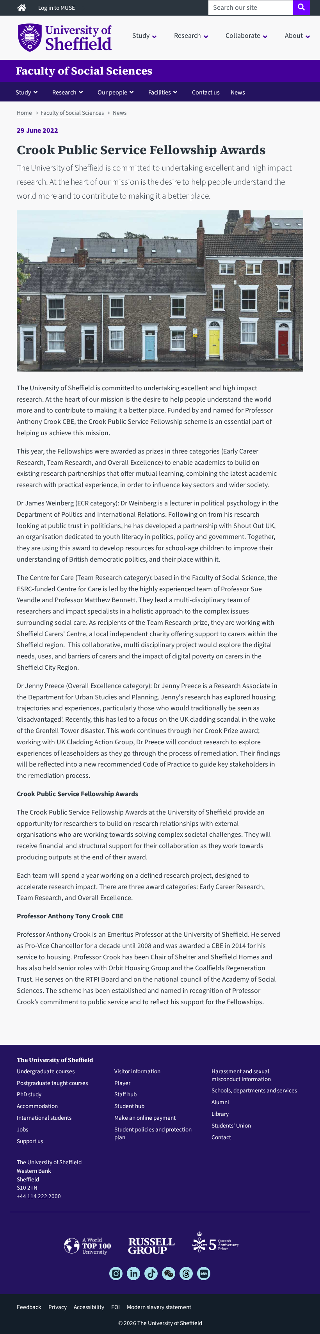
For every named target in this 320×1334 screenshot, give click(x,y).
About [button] (294, 36)
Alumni (220, 1102)
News (238, 92)
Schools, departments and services (254, 1091)
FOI (115, 1307)
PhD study (29, 1095)
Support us (30, 1141)
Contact (221, 1138)
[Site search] (301, 7)
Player (122, 1083)
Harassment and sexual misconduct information (241, 1075)
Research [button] (187, 36)
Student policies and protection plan (153, 1134)
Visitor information (137, 1072)
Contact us (206, 92)
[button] (28, 92)
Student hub (129, 1106)
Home (24, 112)
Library (220, 1114)
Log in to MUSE (57, 8)
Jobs (22, 1130)
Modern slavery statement (159, 1307)
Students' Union (231, 1126)
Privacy (57, 1307)
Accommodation (37, 1106)
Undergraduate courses (46, 1072)
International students (44, 1118)
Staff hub (125, 1095)
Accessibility (89, 1307)
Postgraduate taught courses (52, 1083)
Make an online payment (145, 1118)
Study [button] (140, 36)
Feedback (29, 1307)
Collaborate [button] (243, 36)
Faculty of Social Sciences (84, 71)
